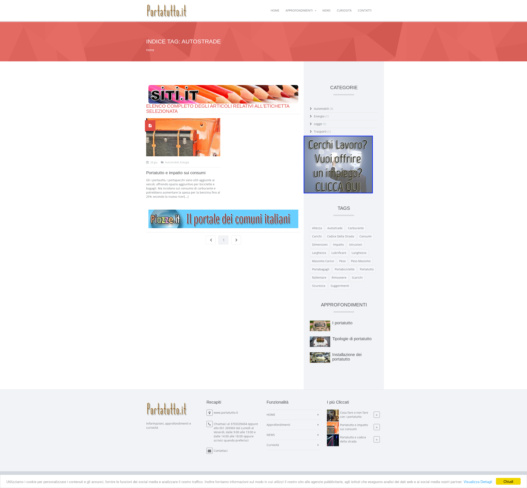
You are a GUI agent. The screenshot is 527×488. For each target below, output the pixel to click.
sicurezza (318, 286)
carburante (356, 228)
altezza (317, 228)
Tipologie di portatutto (352, 338)
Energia (321, 116)
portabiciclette (344, 269)
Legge (320, 124)
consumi (365, 236)
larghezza (319, 253)
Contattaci (221, 451)
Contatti (365, 10)
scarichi (357, 277)
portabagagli (320, 269)
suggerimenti (340, 286)
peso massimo (361, 261)
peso (342, 261)
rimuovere (339, 277)
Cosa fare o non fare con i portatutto (354, 415)
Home (150, 50)
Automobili (323, 109)
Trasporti (322, 131)
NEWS (326, 10)
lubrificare (338, 253)
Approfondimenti (299, 10)
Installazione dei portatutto (346, 356)
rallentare (319, 277)
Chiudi (508, 481)
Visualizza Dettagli (478, 481)
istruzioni (355, 244)
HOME (275, 10)
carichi (317, 236)
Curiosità (344, 10)
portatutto (367, 269)
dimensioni (320, 244)
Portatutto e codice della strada (353, 439)
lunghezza (359, 253)
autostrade (335, 228)
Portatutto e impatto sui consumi (175, 172)
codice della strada (340, 236)
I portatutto (342, 323)
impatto (338, 244)
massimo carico (323, 261)
